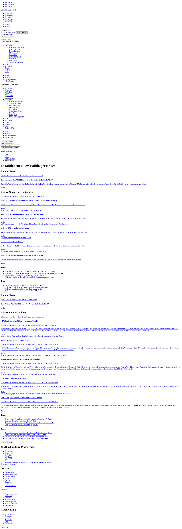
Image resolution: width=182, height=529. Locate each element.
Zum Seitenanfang (7, 442)
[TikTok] (8, 17)
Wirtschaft (8, 66)
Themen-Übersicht (11, 503)
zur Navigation (10, 4)
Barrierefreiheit (10, 499)
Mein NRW (9, 45)
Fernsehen (8, 482)
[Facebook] (9, 13)
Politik (7, 64)
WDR (7, 155)
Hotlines (8, 498)
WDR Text (8, 496)
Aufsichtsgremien (11, 474)
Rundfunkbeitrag (10, 476)
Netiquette (8, 520)
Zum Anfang (5, 527)
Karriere (8, 480)
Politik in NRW (10, 159)
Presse (7, 478)
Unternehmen (9, 472)
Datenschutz (9, 523)
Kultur (7, 72)
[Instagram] (9, 15)
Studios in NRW (10, 486)
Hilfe (6, 522)
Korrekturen (9, 505)
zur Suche (8, 6)
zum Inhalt (8, 2)
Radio (7, 484)
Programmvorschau (11, 494)
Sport (7, 68)
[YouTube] (9, 21)
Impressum (8, 516)
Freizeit (7, 70)
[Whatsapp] (9, 19)
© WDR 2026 (10, 514)
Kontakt (7, 518)
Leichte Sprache (10, 501)
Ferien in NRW (10, 128)
